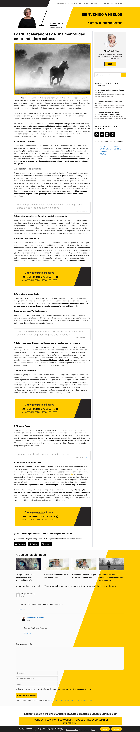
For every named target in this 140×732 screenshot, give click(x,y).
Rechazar (116, 729)
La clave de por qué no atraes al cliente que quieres (109, 91)
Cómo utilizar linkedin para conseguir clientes (108, 102)
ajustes (93, 730)
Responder (22, 609)
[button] (20, 544)
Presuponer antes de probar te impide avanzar (43, 454)
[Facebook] (96, 134)
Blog (112, 3)
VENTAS (103, 154)
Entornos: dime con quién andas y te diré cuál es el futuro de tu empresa (111, 577)
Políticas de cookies (72, 730)
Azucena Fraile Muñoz (35, 618)
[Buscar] (123, 75)
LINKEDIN (103, 151)
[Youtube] (102, 134)
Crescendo (93, 3)
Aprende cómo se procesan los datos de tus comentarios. (71, 700)
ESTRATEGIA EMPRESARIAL (110, 149)
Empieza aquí (61, 3)
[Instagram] (112, 134)
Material (106, 3)
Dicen (100, 3)
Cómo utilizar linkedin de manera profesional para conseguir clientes (107, 113)
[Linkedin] (107, 134)
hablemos (110, 64)
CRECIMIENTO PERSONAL (109, 146)
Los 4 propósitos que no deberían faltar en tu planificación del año (25, 577)
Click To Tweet (80, 211)
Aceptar (105, 729)
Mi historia (71, 3)
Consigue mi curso (39, 272)
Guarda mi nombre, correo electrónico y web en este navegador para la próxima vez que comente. (55, 689)
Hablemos (118, 3)
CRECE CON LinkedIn (82, 3)
